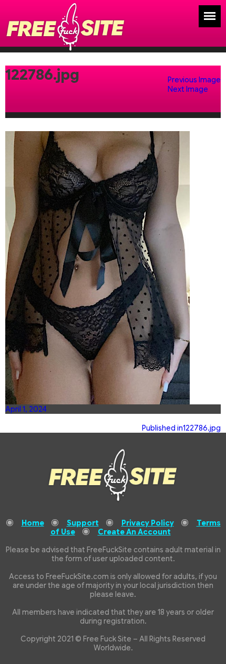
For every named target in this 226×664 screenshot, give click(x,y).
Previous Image (194, 79)
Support (83, 523)
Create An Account (134, 532)
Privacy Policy (147, 523)
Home (33, 523)
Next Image (188, 89)
